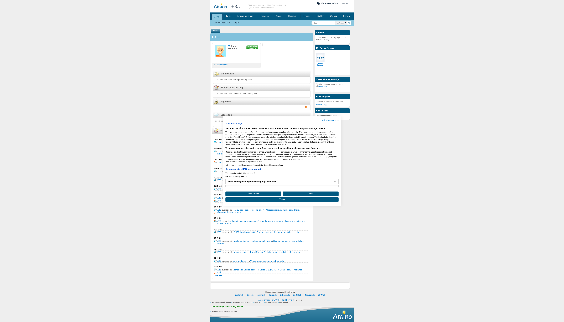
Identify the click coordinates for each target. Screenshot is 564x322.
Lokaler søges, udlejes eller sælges (283, 252)
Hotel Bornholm (288, 300)
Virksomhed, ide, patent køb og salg (267, 261)
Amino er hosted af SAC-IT (269, 300)
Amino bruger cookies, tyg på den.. (228, 307)
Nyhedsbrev (258, 302)
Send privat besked (252, 47)
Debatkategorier (221, 23)
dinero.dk (273, 295)
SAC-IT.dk (297, 295)
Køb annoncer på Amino (221, 302)
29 (229, 46)
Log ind (345, 3)
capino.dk (261, 295)
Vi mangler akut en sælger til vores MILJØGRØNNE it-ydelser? (262, 270)
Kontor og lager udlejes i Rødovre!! (249, 252)
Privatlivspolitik (271, 302)
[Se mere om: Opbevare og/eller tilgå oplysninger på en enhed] (335, 181)
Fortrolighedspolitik (330, 120)
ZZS (219, 142)
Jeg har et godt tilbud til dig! (286, 232)
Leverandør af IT (241, 261)
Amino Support (320, 64)
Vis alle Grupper (322, 105)
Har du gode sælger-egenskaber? (248, 210)
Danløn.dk (239, 295)
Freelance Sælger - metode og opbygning (252, 241)
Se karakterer (222, 65)
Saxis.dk (250, 295)
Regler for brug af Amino (242, 302)
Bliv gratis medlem (329, 3)
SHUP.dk (321, 295)
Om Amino (283, 302)
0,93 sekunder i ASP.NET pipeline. (225, 311)
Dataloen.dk (310, 295)
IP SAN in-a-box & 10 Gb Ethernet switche (252, 232)
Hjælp (237, 23)
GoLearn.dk (285, 295)
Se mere (218, 275)
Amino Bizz (322, 86)
